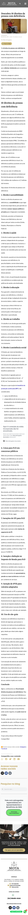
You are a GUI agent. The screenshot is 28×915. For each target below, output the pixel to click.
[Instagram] (2, 773)
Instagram (23, 747)
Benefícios (3, 36)
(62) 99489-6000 (14, 898)
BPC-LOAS (9, 36)
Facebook (4, 748)
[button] (20, 4)
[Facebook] (6, 773)
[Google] (10, 773)
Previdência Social (17, 36)
